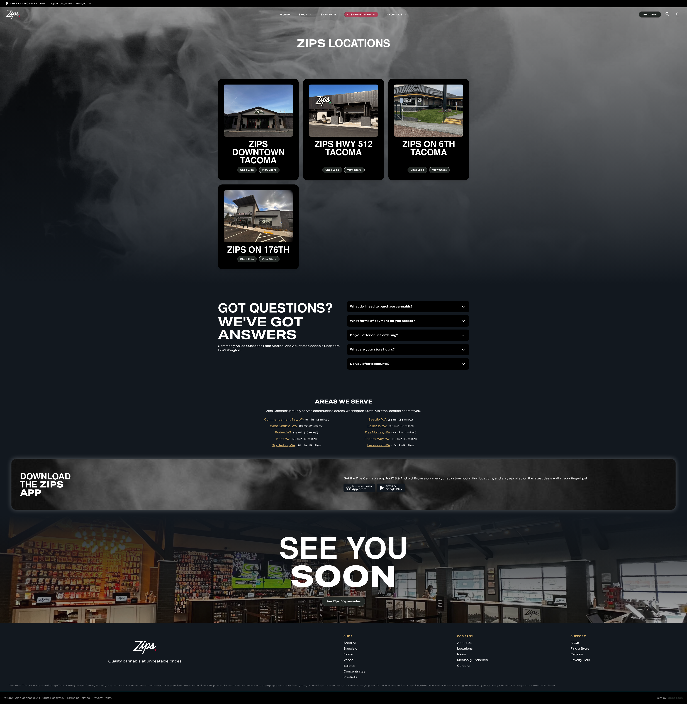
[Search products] (667, 14)
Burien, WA (283, 432)
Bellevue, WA (377, 426)
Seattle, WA (377, 419)
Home (285, 14)
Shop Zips (247, 170)
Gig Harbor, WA (283, 445)
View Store (269, 170)
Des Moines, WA (377, 432)
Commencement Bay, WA (284, 419)
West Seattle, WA (283, 426)
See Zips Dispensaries (343, 601)
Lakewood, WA (378, 445)
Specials (329, 14)
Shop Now (650, 14)
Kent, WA (283, 439)
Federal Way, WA (377, 439)
